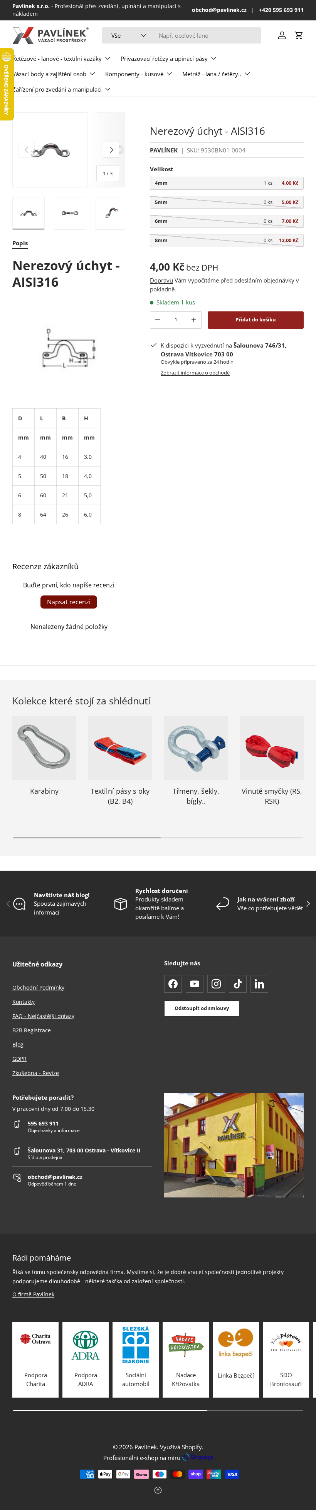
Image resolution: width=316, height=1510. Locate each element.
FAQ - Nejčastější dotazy (43, 1016)
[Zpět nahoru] (158, 1491)
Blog (18, 1044)
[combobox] (181, 35)
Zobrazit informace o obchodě (195, 372)
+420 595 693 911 (281, 10)
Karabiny (44, 791)
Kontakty (23, 1001)
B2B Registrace (31, 1030)
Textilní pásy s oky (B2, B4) (120, 796)
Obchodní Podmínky (38, 987)
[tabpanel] (68, 391)
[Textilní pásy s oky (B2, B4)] (120, 748)
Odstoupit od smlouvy (202, 1008)
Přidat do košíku (255, 319)
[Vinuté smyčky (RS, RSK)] (272, 748)
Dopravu (161, 280)
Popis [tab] (20, 243)
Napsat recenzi (69, 602)
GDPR (19, 1058)
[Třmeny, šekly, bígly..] (196, 748)
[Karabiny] (44, 748)
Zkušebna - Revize (35, 1073)
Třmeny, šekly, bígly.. (196, 796)
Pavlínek (145, 1447)
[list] (68, 149)
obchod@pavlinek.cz (219, 10)
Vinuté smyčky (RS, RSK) (272, 796)
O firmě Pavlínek (33, 1294)
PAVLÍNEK (164, 150)
